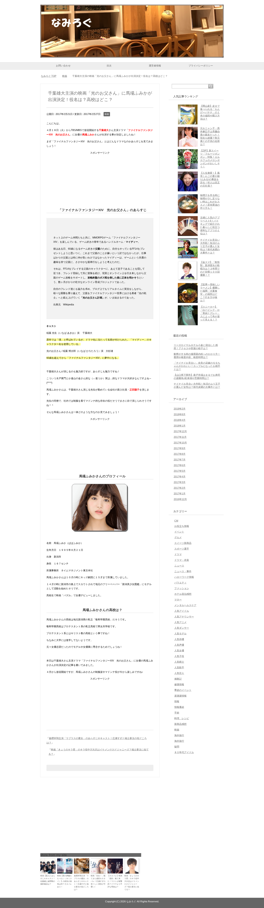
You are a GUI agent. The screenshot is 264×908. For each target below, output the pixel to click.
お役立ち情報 (181, 526)
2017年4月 (179, 476)
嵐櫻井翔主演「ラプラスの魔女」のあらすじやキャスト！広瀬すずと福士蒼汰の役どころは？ (81, 883)
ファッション (181, 588)
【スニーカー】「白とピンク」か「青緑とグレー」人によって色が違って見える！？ (210, 313)
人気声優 (179, 645)
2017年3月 (179, 482)
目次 (109, 65)
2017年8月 (179, 454)
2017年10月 (180, 442)
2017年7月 (179, 459)
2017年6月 (179, 465)
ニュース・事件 (182, 571)
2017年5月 (179, 471)
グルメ (178, 537)
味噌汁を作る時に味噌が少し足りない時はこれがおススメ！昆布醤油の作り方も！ (210, 201)
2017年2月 (179, 488)
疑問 (176, 746)
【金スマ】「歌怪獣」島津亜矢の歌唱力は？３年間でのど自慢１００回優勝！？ (210, 268)
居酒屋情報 (180, 695)
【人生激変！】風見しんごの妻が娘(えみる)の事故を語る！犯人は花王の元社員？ (210, 179)
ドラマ (178, 554)
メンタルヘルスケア (185, 605)
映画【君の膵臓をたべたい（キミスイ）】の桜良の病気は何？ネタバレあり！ (64, 881)
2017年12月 (180, 431)
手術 (176, 712)
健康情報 (179, 684)
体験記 (178, 679)
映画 (107, 114)
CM (176, 520)
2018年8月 (179, 414)
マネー (178, 599)
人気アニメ (180, 622)
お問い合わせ (63, 65)
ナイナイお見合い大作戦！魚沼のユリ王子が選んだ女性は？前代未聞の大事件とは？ (210, 246)
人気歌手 (179, 667)
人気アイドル (181, 611)
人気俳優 (179, 639)
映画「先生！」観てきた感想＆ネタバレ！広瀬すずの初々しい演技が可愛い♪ (98, 881)
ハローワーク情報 (184, 577)
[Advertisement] (99, 176)
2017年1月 (179, 493)
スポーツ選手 (181, 548)
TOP (50, 76)
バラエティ (180, 582)
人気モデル (180, 633)
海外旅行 (179, 735)
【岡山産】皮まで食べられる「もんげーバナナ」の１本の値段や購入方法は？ (210, 112)
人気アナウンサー (184, 616)
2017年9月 (179, 448)
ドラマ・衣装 (181, 560)
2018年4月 (179, 420)
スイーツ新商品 (182, 543)
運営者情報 (155, 65)
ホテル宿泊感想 (182, 594)
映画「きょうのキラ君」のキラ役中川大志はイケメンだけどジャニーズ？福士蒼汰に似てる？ (131, 883)
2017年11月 (180, 437)
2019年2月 (179, 408)
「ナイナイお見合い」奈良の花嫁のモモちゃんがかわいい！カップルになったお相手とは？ (197, 366)
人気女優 (179, 650)
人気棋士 (179, 662)
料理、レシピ (181, 718)
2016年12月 (180, 499)
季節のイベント (182, 690)
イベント (179, 531)
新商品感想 (180, 724)
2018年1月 (179, 425)
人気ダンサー (181, 628)
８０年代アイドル (184, 752)
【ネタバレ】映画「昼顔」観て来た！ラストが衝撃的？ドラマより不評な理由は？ (115, 881)
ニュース (179, 565)
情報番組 (179, 707)
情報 (176, 701)
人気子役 (179, 656)
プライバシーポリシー (201, 65)
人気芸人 (179, 673)
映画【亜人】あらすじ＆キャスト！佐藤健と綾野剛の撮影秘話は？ (47, 880)
